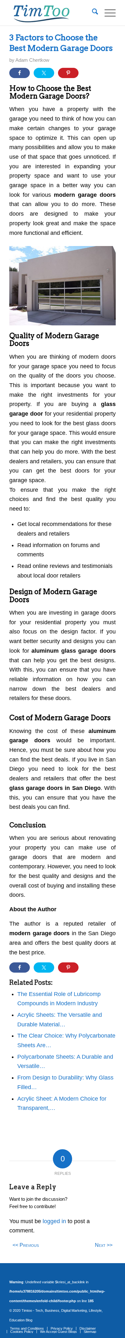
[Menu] (107, 13)
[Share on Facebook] (19, 73)
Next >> (104, 1245)
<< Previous (26, 1245)
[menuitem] (92, 13)
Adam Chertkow (32, 60)
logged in (54, 1221)
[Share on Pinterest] (68, 73)
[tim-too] (51, 13)
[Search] (92, 13)
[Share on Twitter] (44, 73)
